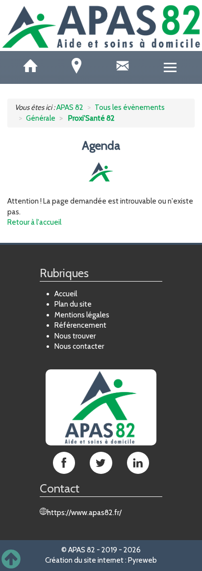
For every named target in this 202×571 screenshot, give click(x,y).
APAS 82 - (84, 549)
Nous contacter (79, 346)
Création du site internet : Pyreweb (101, 560)
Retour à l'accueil (34, 222)
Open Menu (170, 67)
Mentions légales (81, 315)
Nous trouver (75, 336)
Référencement (80, 325)
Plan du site (73, 304)
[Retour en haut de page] (11, 559)
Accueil (65, 293)
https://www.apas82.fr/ (84, 512)
